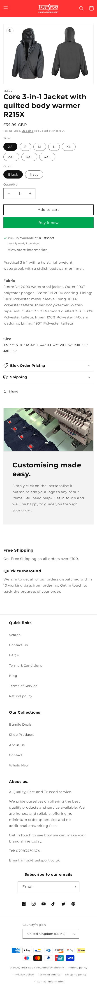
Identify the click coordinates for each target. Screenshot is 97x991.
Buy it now (49, 222)
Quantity (10, 184)
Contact (16, 755)
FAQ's (14, 655)
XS (10, 147)
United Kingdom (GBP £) (46, 933)
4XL (47, 157)
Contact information (51, 981)
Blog (13, 676)
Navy (34, 174)
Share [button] (13, 391)
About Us (17, 745)
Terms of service (49, 974)
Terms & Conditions (25, 666)
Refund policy (20, 696)
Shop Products (21, 735)
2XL (11, 157)
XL (69, 147)
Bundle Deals (20, 724)
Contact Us (18, 645)
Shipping (28, 130)
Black (13, 174)
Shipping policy (76, 974)
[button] (6, 8)
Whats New (18, 765)
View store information (27, 250)
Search (15, 635)
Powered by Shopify (50, 967)
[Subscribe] (74, 887)
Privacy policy (24, 974)
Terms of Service (23, 686)
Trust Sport (28, 967)
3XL (29, 157)
